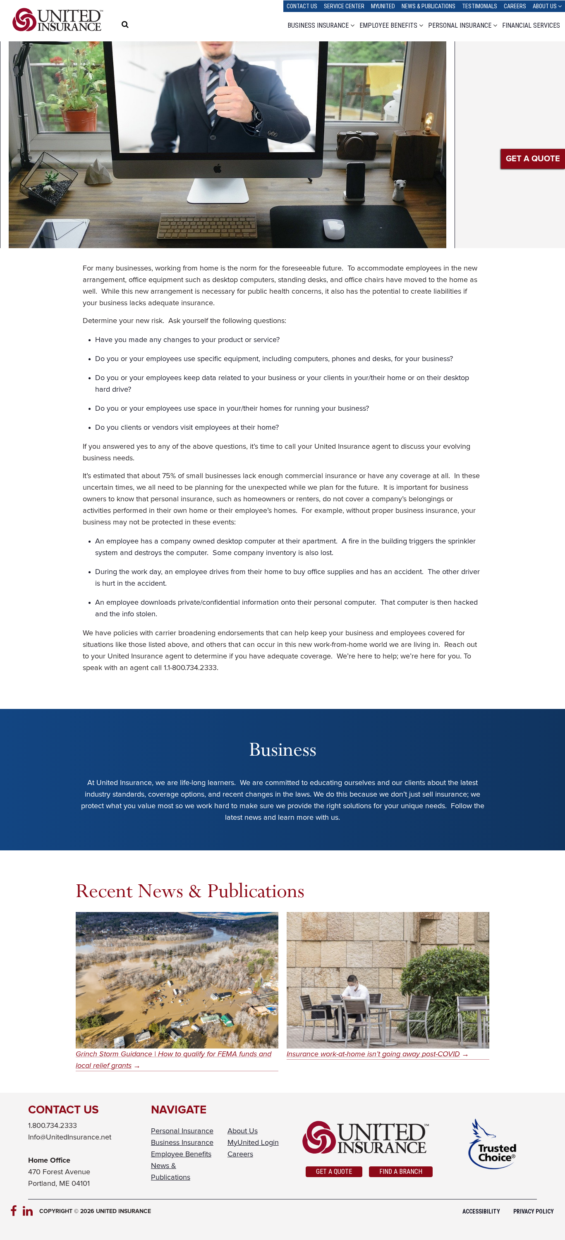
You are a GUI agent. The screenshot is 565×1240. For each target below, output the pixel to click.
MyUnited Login (253, 1143)
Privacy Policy (533, 1211)
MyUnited (383, 6)
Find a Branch (400, 1171)
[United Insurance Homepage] (57, 19)
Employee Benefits (388, 25)
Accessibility (481, 1211)
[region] (141, 26)
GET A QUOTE (533, 159)
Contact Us (302, 6)
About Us (545, 6)
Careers (515, 6)
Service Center (344, 6)
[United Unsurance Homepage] (369, 1137)
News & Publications (428, 6)
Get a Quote (334, 1171)
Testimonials (479, 6)
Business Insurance (318, 25)
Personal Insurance (459, 25)
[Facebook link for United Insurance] (16, 1211)
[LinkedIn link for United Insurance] (29, 1211)
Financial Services (531, 25)
